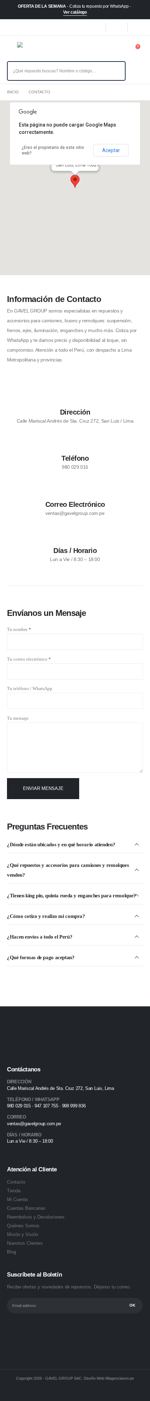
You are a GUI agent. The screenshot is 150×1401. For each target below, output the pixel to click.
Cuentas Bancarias (26, 1208)
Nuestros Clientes (25, 1243)
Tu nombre (19, 629)
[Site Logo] (32, 49)
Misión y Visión (22, 1234)
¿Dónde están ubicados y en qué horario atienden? (61, 844)
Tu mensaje (18, 718)
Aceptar (111, 150)
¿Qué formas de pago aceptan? (41, 957)
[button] (75, 181)
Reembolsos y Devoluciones (36, 1217)
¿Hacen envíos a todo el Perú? (39, 937)
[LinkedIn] (138, 27)
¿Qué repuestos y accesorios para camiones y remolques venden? (68, 870)
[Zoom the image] (29, 1032)
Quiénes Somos (23, 1225)
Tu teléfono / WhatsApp (29, 688)
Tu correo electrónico (29, 659)
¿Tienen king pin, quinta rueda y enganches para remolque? (71, 895)
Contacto (16, 1182)
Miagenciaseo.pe (119, 1378)
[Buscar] (115, 71)
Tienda (14, 1190)
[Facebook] (95, 27)
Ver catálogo (75, 12)
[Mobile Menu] (12, 50)
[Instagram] (116, 27)
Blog (11, 1252)
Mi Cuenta (17, 1199)
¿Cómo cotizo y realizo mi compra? (46, 916)
